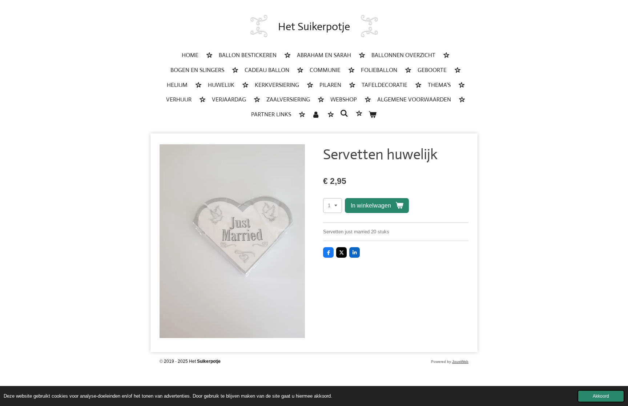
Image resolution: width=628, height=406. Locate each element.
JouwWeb (460, 361)
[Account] (315, 115)
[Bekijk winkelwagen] (372, 115)
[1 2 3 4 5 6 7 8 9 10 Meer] (332, 205)
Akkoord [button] (601, 396)
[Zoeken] (344, 114)
